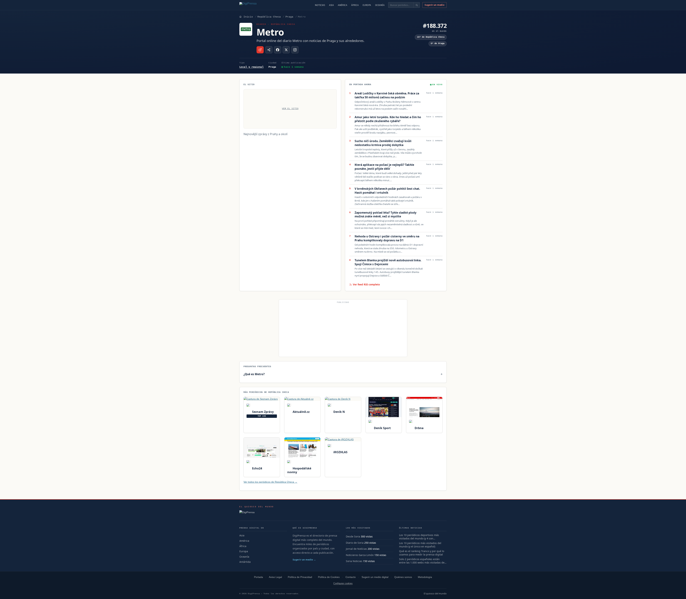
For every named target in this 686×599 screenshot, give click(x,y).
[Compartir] (268, 49)
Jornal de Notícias (356, 548)
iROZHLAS (340, 452)
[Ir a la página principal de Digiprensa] (255, 5)
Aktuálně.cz (301, 412)
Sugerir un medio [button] (434, 4)
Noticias (320, 5)
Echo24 (256, 468)
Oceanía (380, 5)
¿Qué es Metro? (254, 374)
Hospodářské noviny (299, 470)
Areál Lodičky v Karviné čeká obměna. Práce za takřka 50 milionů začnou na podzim (387, 95)
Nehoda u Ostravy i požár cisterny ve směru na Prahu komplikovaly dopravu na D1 (387, 238)
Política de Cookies (329, 577)
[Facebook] (277, 49)
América (342, 5)
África (355, 5)
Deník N (339, 412)
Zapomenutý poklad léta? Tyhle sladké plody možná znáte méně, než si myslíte (385, 214)
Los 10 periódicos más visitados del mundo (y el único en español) (420, 545)
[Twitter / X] (286, 49)
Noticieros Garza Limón (360, 555)
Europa (367, 5)
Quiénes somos (403, 577)
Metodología (425, 577)
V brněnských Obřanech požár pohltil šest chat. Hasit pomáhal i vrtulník (387, 191)
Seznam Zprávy (262, 412)
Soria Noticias (354, 561)
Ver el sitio (290, 108)
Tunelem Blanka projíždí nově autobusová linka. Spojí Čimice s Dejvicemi (388, 262)
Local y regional (251, 67)
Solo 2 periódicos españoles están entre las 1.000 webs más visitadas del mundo (422, 561)
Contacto (351, 577)
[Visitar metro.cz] (260, 49)
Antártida (245, 561)
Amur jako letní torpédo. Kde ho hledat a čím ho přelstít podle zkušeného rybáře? (388, 119)
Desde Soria (353, 536)
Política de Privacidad (300, 577)
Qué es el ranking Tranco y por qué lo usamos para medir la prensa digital (421, 553)
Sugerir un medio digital (375, 577)
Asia (331, 5)
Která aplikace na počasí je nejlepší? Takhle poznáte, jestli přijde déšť (384, 167)
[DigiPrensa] (256, 513)
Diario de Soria (355, 542)
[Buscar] (416, 5)
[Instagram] (295, 49)
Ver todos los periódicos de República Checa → (270, 481)
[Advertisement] (343, 330)
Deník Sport (382, 428)
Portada (258, 577)
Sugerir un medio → (304, 559)
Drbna (418, 428)
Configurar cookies (343, 583)
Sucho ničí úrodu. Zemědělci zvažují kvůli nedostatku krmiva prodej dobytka (383, 143)
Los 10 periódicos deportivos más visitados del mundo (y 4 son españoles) (419, 536)
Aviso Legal (275, 577)
